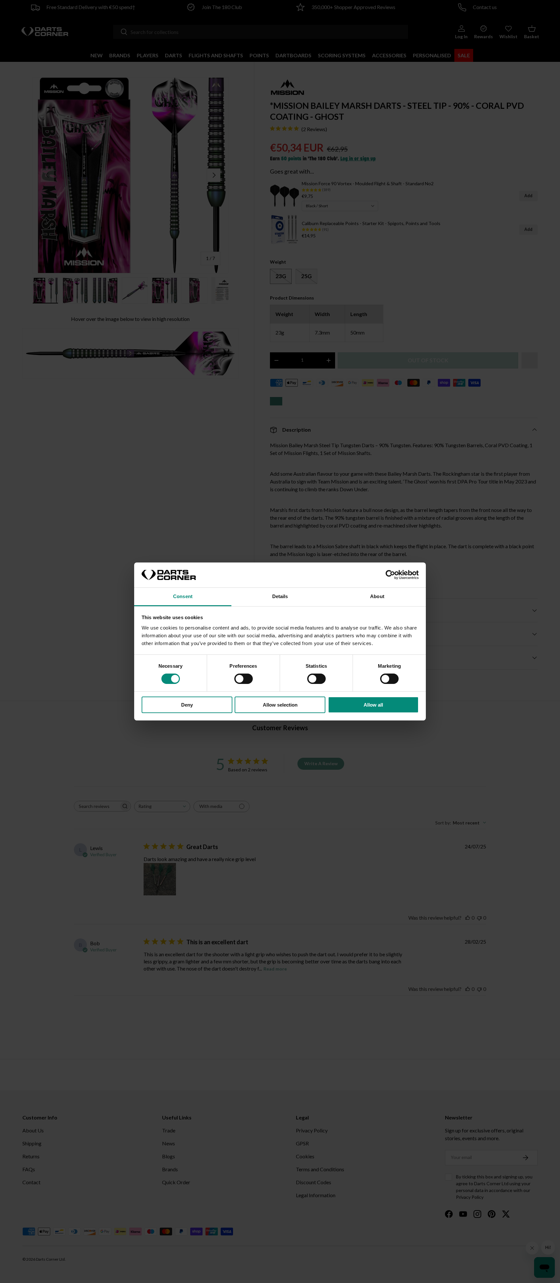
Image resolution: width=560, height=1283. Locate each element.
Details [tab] (280, 596)
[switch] (243, 679)
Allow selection (280, 705)
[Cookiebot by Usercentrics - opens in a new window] (390, 575)
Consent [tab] (182, 596)
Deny (187, 705)
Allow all (373, 705)
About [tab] (377, 596)
